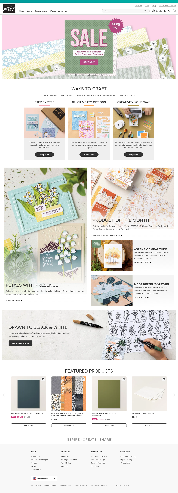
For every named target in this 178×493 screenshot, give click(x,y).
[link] (169, 10)
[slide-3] (102, 75)
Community (96, 452)
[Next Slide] (173, 398)
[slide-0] (83, 75)
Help (33, 452)
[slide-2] (95, 75)
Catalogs (125, 452)
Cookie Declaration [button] (121, 485)
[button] (164, 10)
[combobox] (126, 11)
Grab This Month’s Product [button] (106, 235)
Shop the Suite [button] (13, 300)
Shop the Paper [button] (20, 342)
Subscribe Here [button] (141, 261)
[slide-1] (89, 75)
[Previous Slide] (4, 398)
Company (65, 452)
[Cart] (174, 10)
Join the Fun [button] (140, 296)
